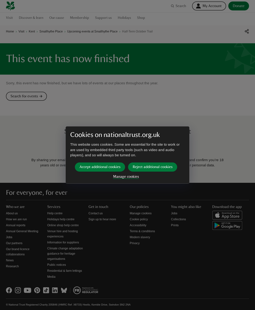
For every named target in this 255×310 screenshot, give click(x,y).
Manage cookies (126, 177)
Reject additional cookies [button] (152, 167)
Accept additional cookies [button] (100, 167)
